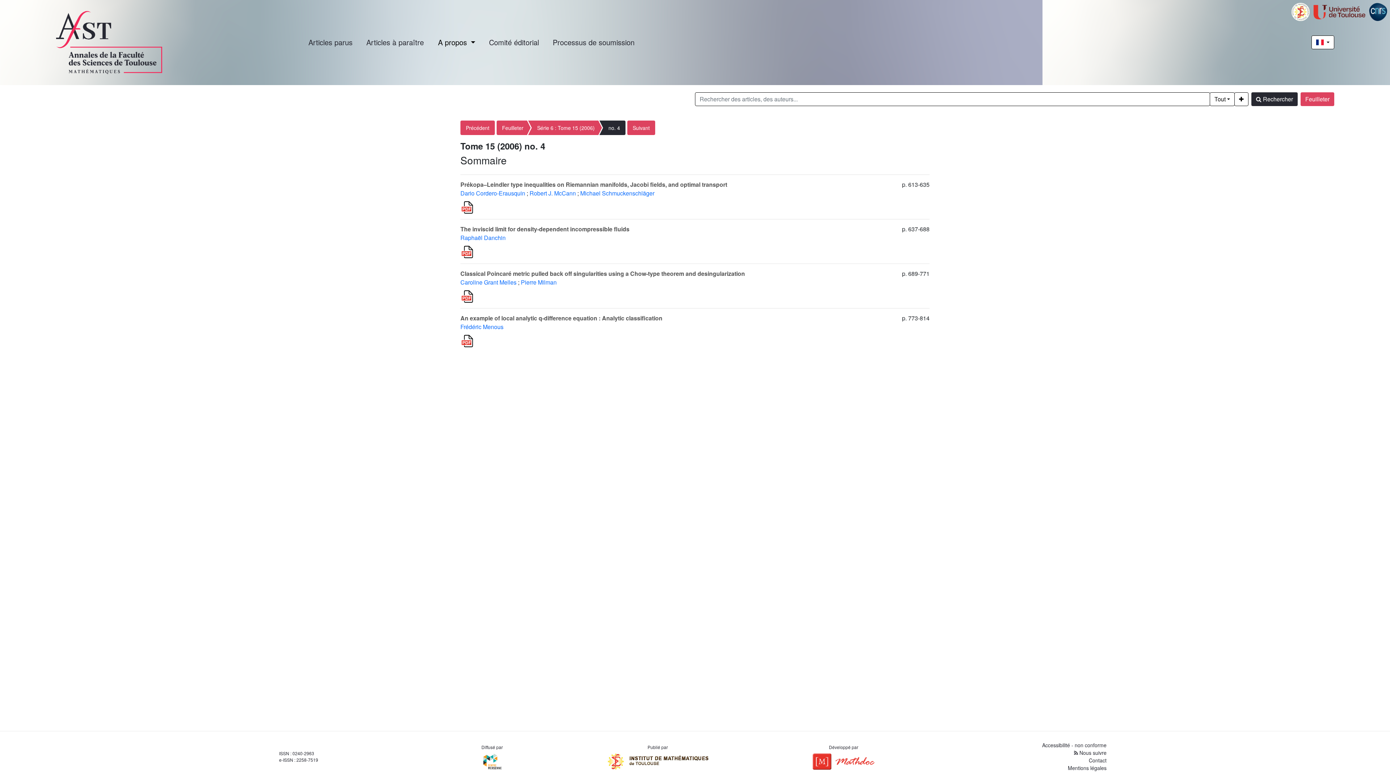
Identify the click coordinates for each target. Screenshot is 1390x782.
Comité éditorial (514, 42)
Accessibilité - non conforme (1074, 745)
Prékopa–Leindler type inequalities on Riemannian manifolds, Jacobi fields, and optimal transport (593, 184)
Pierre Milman (539, 282)
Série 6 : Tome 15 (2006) (566, 127)
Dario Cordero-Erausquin (492, 193)
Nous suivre (1092, 752)
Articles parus (330, 42)
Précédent (477, 127)
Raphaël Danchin (483, 238)
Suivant (641, 127)
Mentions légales (1087, 768)
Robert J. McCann (553, 193)
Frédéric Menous (482, 327)
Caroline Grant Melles (488, 282)
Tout (1220, 99)
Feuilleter (1317, 99)
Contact (1098, 760)
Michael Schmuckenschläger (617, 193)
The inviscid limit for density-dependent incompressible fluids (544, 229)
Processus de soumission (594, 42)
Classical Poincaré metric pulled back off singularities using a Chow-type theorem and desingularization (602, 273)
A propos (453, 42)
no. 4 (614, 127)
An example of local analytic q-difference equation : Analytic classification (561, 318)
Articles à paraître (395, 42)
